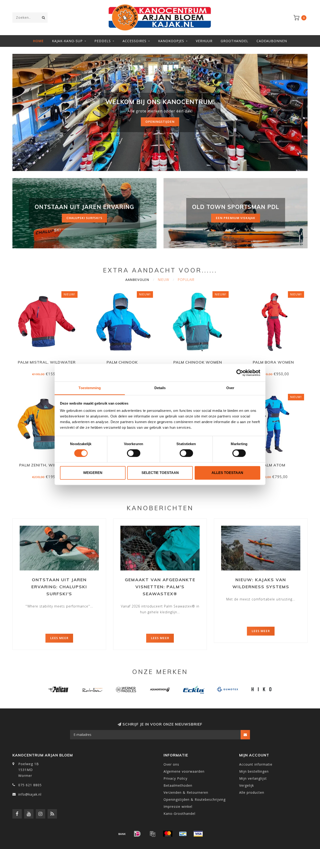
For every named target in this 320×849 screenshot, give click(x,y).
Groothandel (234, 41)
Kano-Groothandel (179, 813)
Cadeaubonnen (272, 41)
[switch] (133, 453)
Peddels (102, 41)
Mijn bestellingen (254, 771)
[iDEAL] (137, 833)
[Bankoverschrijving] (122, 833)
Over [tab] (230, 388)
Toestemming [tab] (89, 388)
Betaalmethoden (178, 785)
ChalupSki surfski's (84, 218)
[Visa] (198, 833)
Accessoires (134, 41)
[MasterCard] (168, 833)
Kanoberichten (160, 508)
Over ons (171, 764)
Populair (186, 279)
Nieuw (163, 279)
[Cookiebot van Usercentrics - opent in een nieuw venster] (239, 372)
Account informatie (255, 764)
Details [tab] (160, 388)
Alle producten (251, 792)
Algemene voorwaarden (184, 771)
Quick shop (49, 361)
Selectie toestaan (160, 473)
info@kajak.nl (29, 794)
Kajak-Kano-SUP (67, 41)
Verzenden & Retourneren (186, 792)
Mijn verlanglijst (253, 778)
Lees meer (59, 638)
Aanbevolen (137, 279)
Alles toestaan (227, 473)
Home (38, 41)
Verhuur (204, 41)
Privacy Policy (175, 778)
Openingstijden (160, 122)
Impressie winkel (178, 806)
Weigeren (92, 473)
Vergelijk (246, 785)
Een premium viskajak (235, 218)
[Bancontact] (183, 833)
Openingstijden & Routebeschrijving (195, 799)
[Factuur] (152, 833)
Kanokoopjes (171, 41)
